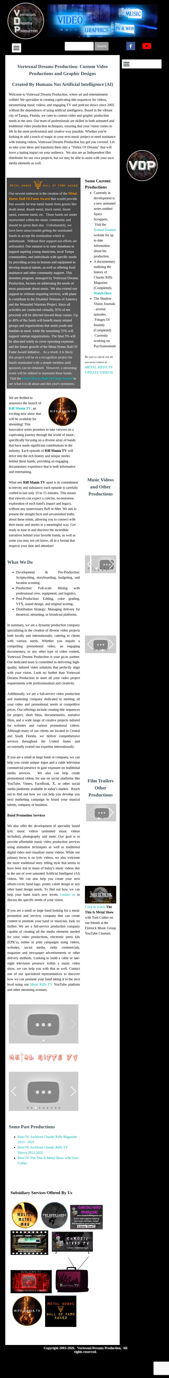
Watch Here (103, 293)
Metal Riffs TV (41, 984)
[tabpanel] (62, 117)
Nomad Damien (105, 230)
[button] (101, 564)
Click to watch (95, 907)
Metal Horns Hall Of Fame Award (47, 378)
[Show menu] (16, 47)
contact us (67, 894)
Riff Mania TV (20, 408)
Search (101, 46)
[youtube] (146, 46)
